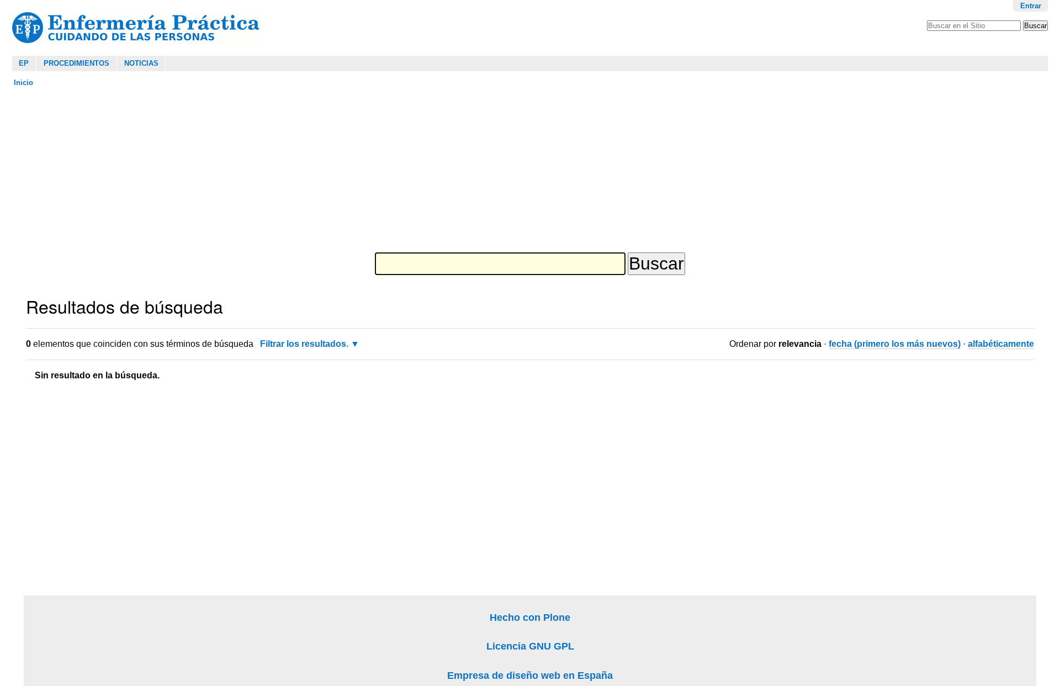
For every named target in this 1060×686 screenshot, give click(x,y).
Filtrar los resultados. (304, 344)
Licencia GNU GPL (530, 646)
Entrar (1030, 6)
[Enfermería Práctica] (136, 28)
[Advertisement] (283, 170)
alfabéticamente (1001, 344)
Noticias (141, 63)
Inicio (23, 82)
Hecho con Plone (530, 617)
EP (24, 63)
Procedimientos (76, 63)
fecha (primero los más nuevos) (895, 344)
